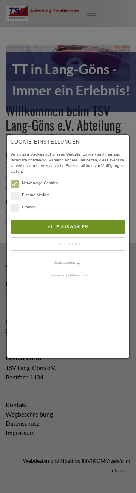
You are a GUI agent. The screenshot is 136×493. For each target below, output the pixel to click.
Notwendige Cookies (40, 183)
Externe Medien (35, 195)
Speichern (68, 244)
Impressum (56, 275)
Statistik (29, 207)
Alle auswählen (68, 227)
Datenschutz (78, 275)
